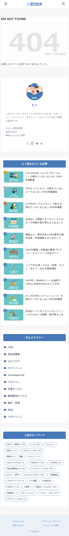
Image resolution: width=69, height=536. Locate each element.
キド (34, 105)
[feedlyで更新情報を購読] (37, 143)
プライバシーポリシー (51, 521)
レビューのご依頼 (51, 525)
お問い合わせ (18, 525)
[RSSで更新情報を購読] (41, 143)
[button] (62, 289)
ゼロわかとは (18, 521)
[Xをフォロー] (27, 143)
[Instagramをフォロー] (32, 143)
